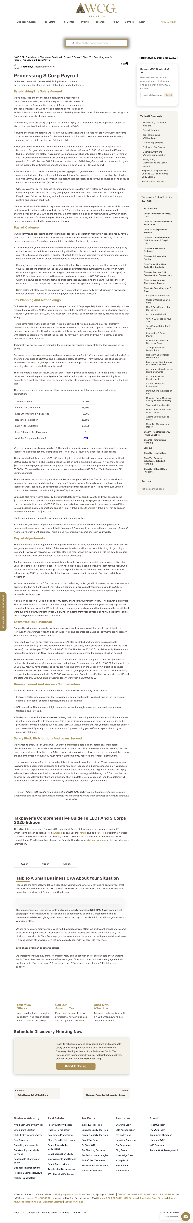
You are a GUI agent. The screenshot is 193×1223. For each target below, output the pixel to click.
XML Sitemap (131, 1198)
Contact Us (33, 1212)
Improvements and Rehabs (62, 1159)
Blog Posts (121, 1150)
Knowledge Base (124, 1155)
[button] (124, 63)
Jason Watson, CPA (44, 66)
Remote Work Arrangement (163, 1150)
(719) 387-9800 (168, 22)
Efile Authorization (125, 1130)
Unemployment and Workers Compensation (154, 153)
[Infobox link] (33, 999)
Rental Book (122, 1165)
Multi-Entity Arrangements (28, 1135)
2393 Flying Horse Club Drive (69, 1194)
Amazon (57, 832)
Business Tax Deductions (27, 1167)
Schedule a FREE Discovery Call (3, 611)
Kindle (83, 832)
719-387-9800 (125, 1194)
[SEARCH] (171, 94)
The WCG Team (157, 1130)
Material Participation (59, 1130)
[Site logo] (96, 7)
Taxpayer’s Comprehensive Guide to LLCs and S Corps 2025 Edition (155, 173)
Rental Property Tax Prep (95, 1135)
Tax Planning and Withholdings (151, 136)
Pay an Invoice (123, 1135)
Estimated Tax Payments (155, 147)
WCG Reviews (156, 1145)
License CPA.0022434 (109, 1198)
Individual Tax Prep (92, 1124)
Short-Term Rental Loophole (62, 1140)
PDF (98, 832)
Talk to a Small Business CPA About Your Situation (154, 183)
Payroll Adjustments (153, 142)
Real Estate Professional (60, 1135)
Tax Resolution (123, 1145)
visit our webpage (96, 840)
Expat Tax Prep (90, 1140)
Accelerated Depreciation (61, 1169)
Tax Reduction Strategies (95, 1155)
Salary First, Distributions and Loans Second (155, 162)
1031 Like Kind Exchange (61, 1174)
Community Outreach (160, 1135)
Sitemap (64, 1212)
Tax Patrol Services (92, 1170)
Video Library (123, 1170)
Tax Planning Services (93, 1150)
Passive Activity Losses (60, 1124)
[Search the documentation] (73, 43)
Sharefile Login (123, 1124)
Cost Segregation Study (60, 1154)
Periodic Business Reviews (28, 1172)
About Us (19, 1212)
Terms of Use (79, 1212)
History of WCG (157, 1140)
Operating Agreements (26, 1145)
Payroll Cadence (151, 130)
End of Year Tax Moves (93, 1160)
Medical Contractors (24, 1178)
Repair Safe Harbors (58, 1164)
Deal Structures (22, 1140)
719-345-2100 (167, 1194)
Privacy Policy (49, 1212)
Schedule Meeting (75, 1066)
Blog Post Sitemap (53, 1201)
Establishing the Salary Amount (154, 124)
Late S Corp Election (24, 1130)
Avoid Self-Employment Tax (28, 1124)
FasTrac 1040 (89, 1145)
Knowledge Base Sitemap (153, 1198)
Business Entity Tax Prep (95, 1130)
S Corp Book (122, 1160)
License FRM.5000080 (38, 1198)
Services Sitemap (73, 1201)
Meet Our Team (157, 1124)
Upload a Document (126, 1140)
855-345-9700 (146, 1194)
